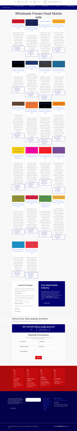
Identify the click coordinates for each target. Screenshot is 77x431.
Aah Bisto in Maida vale (31, 197)
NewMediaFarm (60, 426)
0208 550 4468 (49, 296)
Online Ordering (46, 398)
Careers (44, 408)
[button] (18, 48)
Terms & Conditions (47, 401)
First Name (23, 341)
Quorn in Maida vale (58, 103)
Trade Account (46, 407)
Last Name (42, 341)
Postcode (41, 346)
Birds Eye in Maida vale (18, 21)
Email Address (24, 351)
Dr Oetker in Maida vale (45, 21)
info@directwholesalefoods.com (60, 400)
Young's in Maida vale (32, 62)
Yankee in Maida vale (59, 197)
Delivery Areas (46, 402)
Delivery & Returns (47, 404)
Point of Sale (46, 399)
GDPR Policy (45, 405)
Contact (45, 409)
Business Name (24, 346)
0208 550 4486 (57, 398)
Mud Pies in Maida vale (18, 103)
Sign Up (38, 357)
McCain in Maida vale (59, 21)
